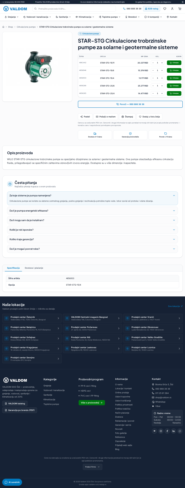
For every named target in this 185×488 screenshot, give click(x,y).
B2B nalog (153, 8)
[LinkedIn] (173, 431)
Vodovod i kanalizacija (37, 17)
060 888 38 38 (134, 8)
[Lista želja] (165, 9)
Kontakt (173, 17)
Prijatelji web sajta (123, 445)
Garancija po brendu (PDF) (21, 410)
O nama (119, 384)
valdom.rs (93, 484)
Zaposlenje (120, 441)
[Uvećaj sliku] (37, 67)
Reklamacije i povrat (124, 421)
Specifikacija (13, 268)
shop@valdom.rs (163, 397)
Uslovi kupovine (122, 396)
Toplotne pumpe (110, 17)
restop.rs (102, 484)
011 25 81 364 (162, 393)
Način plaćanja (122, 413)
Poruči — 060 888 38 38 (132, 104)
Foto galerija (121, 433)
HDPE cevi (85, 391)
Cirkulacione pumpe (90, 34)
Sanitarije (63, 17)
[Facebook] (167, 431)
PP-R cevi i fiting (88, 386)
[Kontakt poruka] (180, 431)
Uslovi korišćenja (123, 400)
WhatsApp (160, 402)
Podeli (87, 116)
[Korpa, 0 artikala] (180, 9)
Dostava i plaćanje (34, 268)
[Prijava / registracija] (172, 9)
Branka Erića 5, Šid (164, 384)
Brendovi (132, 17)
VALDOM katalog (16, 403)
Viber (157, 406)
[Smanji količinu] (153, 63)
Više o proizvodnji (90, 402)
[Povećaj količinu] (162, 63)
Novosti (118, 429)
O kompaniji (153, 17)
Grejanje (12, 17)
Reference (120, 437)
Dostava (119, 417)
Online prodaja (122, 392)
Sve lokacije (174, 306)
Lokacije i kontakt (123, 388)
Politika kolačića (122, 408)
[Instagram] (160, 431)
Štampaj (129, 116)
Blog (117, 449)
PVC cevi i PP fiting (90, 395)
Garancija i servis (123, 425)
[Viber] (154, 431)
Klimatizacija (85, 17)
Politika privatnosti (124, 404)
